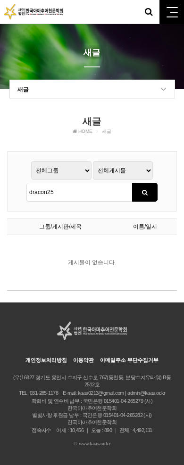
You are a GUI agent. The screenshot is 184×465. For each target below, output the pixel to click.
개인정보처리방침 (46, 360)
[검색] (145, 192)
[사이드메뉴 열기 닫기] (171, 12)
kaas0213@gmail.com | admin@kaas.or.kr (122, 393)
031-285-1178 (44, 393)
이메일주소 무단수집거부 (129, 360)
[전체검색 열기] (148, 12)
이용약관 (83, 360)
